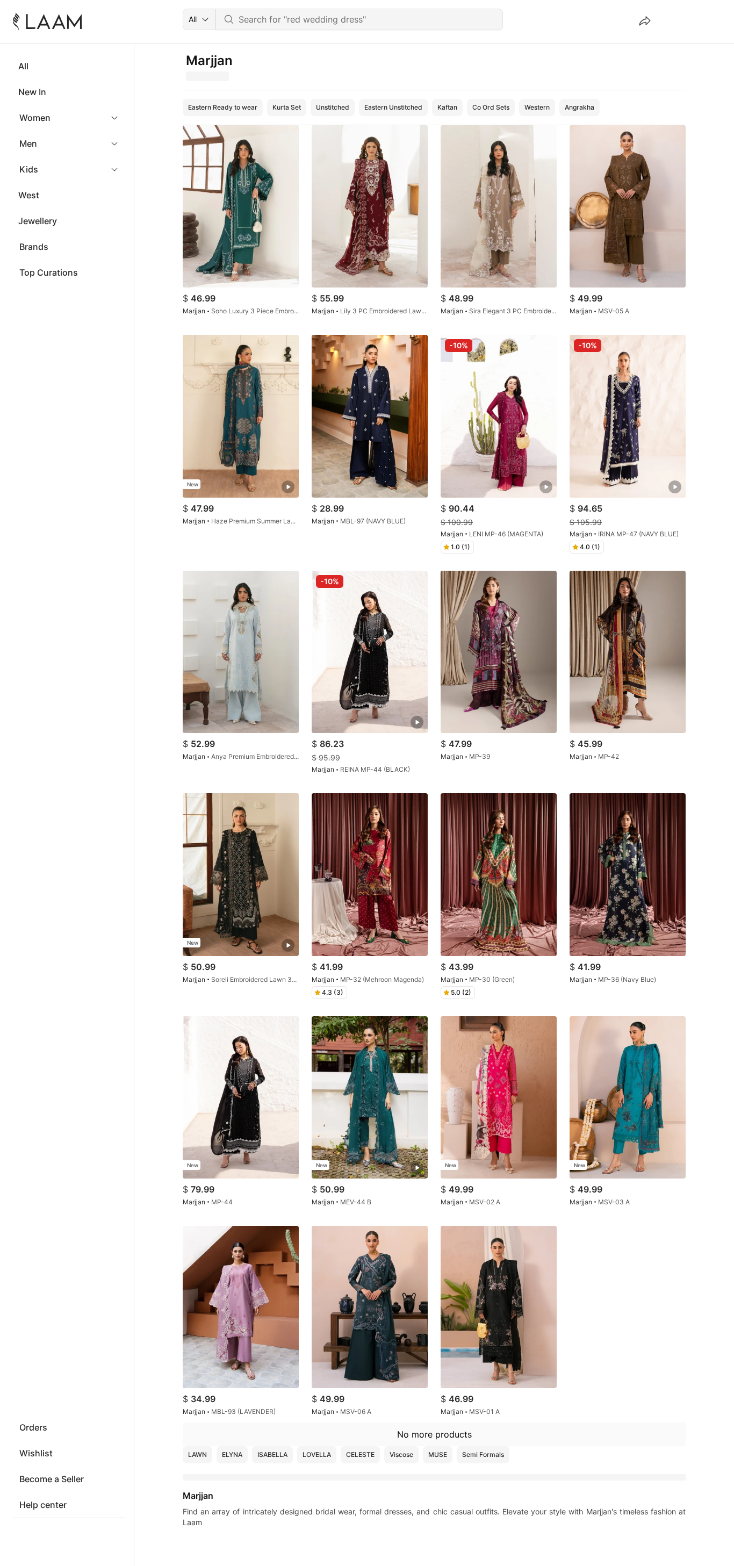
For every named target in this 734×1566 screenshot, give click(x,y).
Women (35, 117)
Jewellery (37, 220)
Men (28, 143)
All (23, 66)
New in (32, 92)
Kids (28, 169)
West (28, 195)
